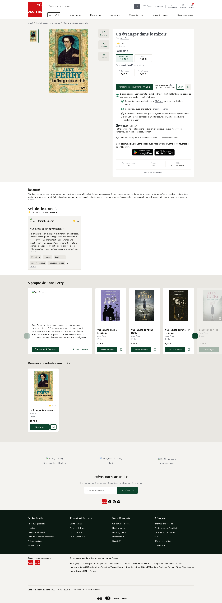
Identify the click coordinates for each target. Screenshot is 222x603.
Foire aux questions (36, 523)
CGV (156, 536)
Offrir (180, 86)
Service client (34, 545)
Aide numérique (35, 541)
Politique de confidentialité (167, 528)
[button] (111, 195)
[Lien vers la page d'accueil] (35, 9)
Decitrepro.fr (118, 536)
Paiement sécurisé (36, 532)
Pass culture (76, 532)
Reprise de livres (77, 528)
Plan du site (160, 545)
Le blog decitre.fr (77, 536)
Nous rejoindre (119, 532)
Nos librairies (118, 528)
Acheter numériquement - (134, 86)
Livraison (32, 528)
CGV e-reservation (163, 541)
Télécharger (209, 349)
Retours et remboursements (41, 536)
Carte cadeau (76, 523)
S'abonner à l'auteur (45, 349)
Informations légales (164, 523)
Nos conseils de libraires (54, 463)
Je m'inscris (127, 490)
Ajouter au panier (107, 349)
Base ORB (116, 541)
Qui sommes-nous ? (121, 523)
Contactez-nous (167, 463)
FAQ (111, 463)
